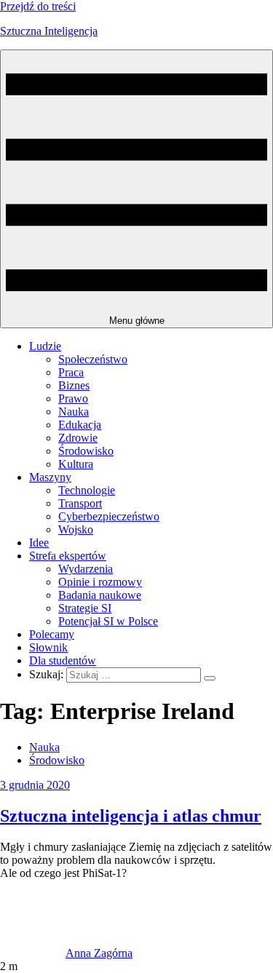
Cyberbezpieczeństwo (108, 516)
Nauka (73, 411)
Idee (39, 542)
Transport (80, 503)
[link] (33, 953)
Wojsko (75, 529)
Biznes (74, 385)
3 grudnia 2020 (35, 785)
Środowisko (86, 451)
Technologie (86, 490)
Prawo (73, 398)
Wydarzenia (85, 569)
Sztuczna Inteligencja (49, 31)
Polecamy (51, 634)
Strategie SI (84, 608)
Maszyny (50, 477)
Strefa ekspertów (67, 555)
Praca (71, 372)
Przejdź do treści (38, 6)
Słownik (48, 647)
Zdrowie (78, 438)
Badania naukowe (99, 595)
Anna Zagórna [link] (99, 953)
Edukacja (79, 424)
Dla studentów (62, 660)
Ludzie (45, 346)
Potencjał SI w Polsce (108, 621)
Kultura (75, 464)
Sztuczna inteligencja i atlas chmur (130, 815)
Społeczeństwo (92, 359)
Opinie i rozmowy (100, 582)
